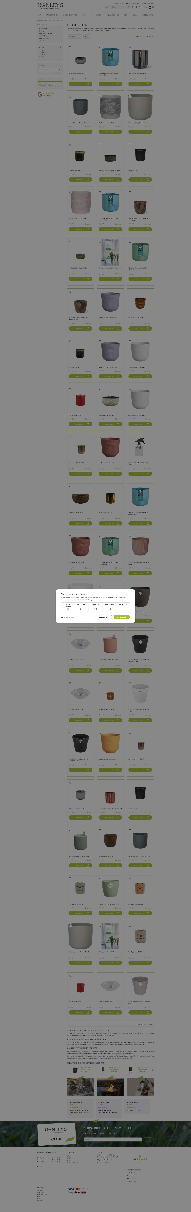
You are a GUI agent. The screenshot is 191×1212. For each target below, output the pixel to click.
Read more (96, 600)
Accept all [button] (121, 617)
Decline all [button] (103, 617)
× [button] (132, 591)
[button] (67, 617)
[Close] (188, 1204)
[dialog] (95, 606)
